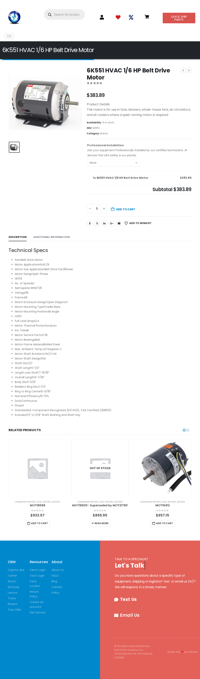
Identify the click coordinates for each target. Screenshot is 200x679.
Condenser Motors (25, 501)
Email (119, 223)
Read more (102, 523)
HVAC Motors (44, 501)
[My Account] (102, 17)
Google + (112, 223)
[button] (184, 430)
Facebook (90, 223)
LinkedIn (104, 223)
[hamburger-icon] (9, 36)
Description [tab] (18, 237)
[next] (189, 70)
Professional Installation (105, 145)
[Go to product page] (37, 468)
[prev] (183, 70)
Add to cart (125, 209)
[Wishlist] (118, 17)
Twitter (97, 223)
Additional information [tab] (51, 237)
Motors (104, 133)
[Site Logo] (14, 16)
